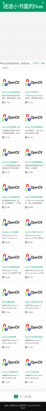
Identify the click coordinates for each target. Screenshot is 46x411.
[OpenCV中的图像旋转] (34, 152)
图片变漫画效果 (8, 302)
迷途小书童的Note (11, 405)
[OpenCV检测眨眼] (11, 327)
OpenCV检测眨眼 (9, 337)
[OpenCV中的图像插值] (34, 117)
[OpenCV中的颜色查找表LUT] (34, 187)
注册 (43, 63)
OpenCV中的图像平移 (11, 197)
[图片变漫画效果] (11, 292)
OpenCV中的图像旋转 (34, 162)
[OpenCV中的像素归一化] (11, 152)
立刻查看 (16, 102)
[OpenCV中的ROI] (34, 82)
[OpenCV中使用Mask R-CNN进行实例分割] (11, 362)
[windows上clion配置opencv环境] (11, 222)
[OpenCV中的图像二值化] (11, 117)
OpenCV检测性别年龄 (34, 337)
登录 (36, 63)
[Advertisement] (23, 36)
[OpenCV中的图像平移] (11, 187)
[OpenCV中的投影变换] (11, 82)
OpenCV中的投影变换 (11, 92)
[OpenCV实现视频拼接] (34, 257)
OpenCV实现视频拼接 (34, 267)
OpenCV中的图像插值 (34, 127)
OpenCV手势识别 (32, 372)
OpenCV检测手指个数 (34, 302)
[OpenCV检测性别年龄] (34, 327)
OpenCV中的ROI (32, 92)
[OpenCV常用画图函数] (11, 257)
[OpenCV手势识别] (34, 362)
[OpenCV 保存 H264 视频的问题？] (34, 222)
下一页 (28, 396)
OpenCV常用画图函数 (11, 267)
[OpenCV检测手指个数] (34, 292)
